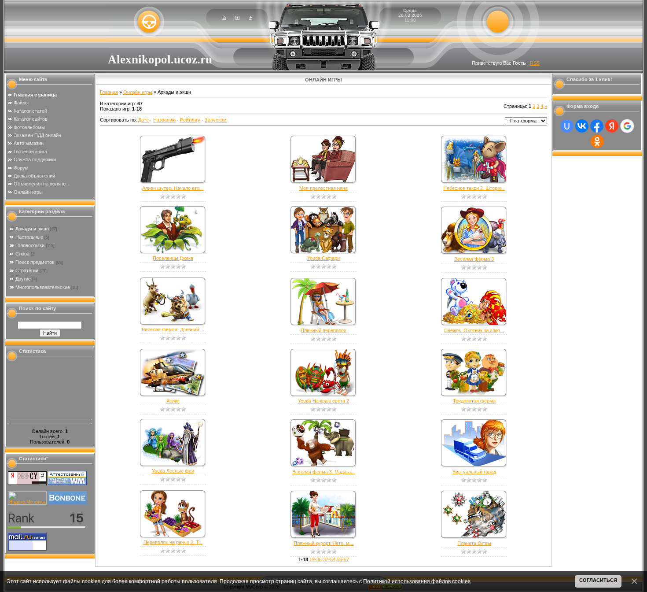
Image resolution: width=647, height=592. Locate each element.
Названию (164, 119)
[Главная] (223, 18)
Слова (22, 253)
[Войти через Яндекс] (611, 126)
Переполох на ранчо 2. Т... (172, 542)
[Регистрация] (237, 18)
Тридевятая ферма (474, 400)
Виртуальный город (474, 471)
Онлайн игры (137, 92)
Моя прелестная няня (323, 188)
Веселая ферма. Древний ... (173, 329)
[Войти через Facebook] (596, 126)
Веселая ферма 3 (474, 259)
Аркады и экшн (32, 228)
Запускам (216, 119)
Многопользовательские (42, 287)
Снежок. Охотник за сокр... (474, 330)
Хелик (173, 400)
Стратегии (26, 270)
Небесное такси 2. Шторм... (474, 188)
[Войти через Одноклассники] (597, 141)
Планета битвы (474, 543)
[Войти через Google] (627, 126)
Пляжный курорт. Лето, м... (323, 543)
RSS (535, 63)
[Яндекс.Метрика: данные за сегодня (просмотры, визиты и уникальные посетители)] (27, 498)
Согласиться (598, 580)
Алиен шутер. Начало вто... (172, 188)
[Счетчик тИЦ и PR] (27, 483)
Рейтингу (190, 119)
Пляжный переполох (323, 330)
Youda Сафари (323, 258)
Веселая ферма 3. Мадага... (323, 471)
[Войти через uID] (566, 126)
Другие (23, 278)
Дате (143, 119)
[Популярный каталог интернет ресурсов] (67, 503)
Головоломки (29, 245)
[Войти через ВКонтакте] (581, 126)
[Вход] (251, 18)
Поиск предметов (35, 262)
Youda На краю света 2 (323, 400)
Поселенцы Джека (173, 258)
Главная (109, 92)
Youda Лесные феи (173, 471)
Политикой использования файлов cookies (417, 581)
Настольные (29, 237)
